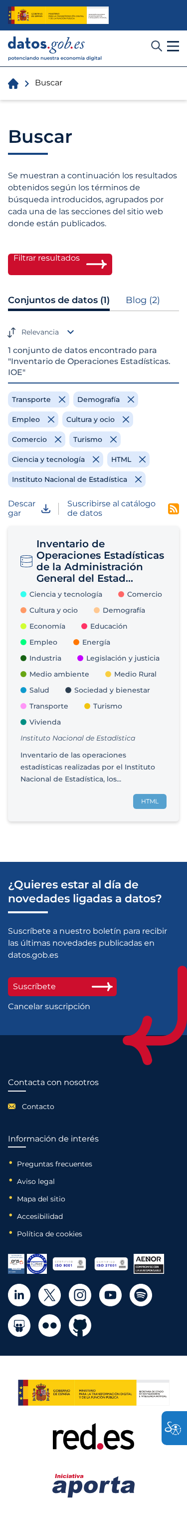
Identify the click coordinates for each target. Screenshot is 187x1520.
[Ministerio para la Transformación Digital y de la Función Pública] (58, 15)
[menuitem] (53, 1107)
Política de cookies (49, 1233)
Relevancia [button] (40, 332)
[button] (173, 46)
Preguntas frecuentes (54, 1163)
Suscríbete (34, 986)
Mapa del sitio (41, 1198)
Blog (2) (143, 300)
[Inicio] (55, 48)
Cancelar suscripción (49, 1006)
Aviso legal (36, 1181)
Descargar (21, 508)
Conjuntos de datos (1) (59, 300)
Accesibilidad (40, 1216)
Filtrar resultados (46, 258)
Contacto (38, 1106)
